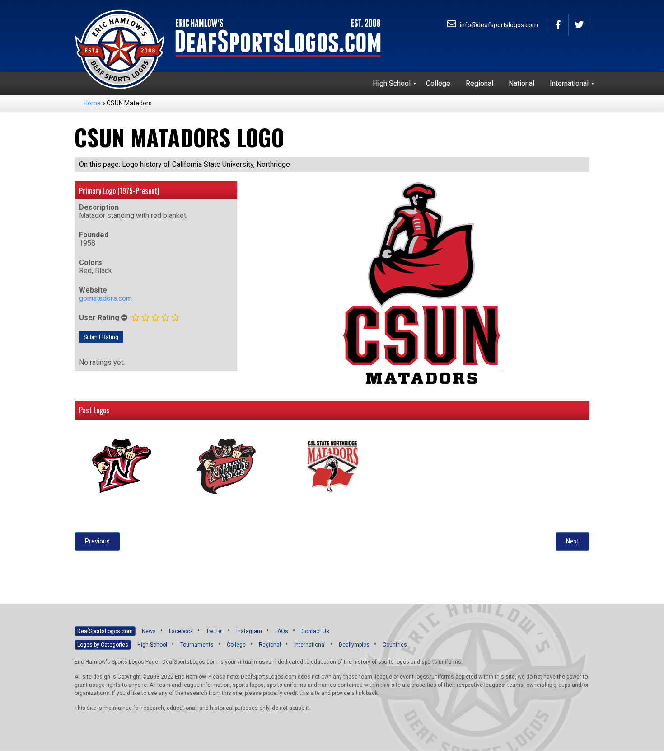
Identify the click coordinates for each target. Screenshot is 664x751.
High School (152, 645)
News (149, 631)
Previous (97, 541)
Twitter (214, 631)
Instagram (249, 631)
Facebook (181, 631)
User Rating (99, 318)
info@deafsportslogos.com (498, 24)
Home (92, 103)
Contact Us (315, 631)
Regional (270, 645)
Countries (395, 645)
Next (572, 541)
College (236, 645)
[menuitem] (391, 83)
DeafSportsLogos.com (105, 631)
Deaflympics (354, 645)
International (310, 645)
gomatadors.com (105, 298)
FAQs (281, 631)
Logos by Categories (102, 645)
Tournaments (197, 645)
